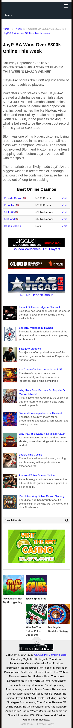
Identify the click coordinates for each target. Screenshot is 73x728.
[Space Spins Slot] (36, 585)
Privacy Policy (45, 723)
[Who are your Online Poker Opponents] (36, 614)
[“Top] (36, 641)
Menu (8, 15)
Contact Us (26, 723)
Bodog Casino (12, 225)
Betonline (9, 205)
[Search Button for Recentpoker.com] (66, 520)
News (19, 28)
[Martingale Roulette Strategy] (59, 614)
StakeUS (9, 211)
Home (6, 28)
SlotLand (9, 218)
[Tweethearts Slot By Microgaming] (13, 585)
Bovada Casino (13, 198)
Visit (64, 198)
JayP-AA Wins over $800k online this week (26, 33)
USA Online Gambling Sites (50, 654)
